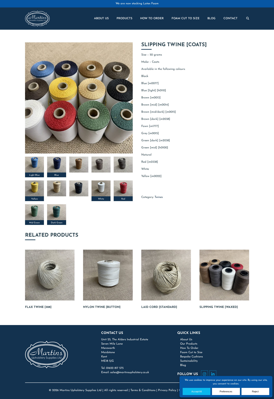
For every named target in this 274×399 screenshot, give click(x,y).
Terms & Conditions (142, 390)
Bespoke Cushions (191, 356)
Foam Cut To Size (185, 18)
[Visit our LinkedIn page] (213, 374)
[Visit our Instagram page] (205, 374)
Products (124, 18)
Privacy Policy (167, 390)
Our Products (188, 343)
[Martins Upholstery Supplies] (37, 18)
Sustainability (189, 361)
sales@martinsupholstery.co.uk (129, 372)
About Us (101, 18)
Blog (211, 18)
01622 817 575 (115, 368)
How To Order (152, 18)
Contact (230, 18)
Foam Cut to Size (191, 352)
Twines (159, 197)
